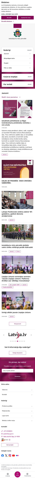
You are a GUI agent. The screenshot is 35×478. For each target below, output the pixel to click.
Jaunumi (5, 154)
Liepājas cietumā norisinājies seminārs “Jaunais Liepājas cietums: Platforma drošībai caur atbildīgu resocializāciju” (16, 279)
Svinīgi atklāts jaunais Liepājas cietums (16, 312)
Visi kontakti (9, 445)
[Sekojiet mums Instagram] (10, 455)
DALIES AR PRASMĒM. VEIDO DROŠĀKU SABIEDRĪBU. (17, 182)
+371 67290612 (7, 431)
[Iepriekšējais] (3, 335)
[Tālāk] (31, 335)
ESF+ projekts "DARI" (15, 284)
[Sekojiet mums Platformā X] (6, 455)
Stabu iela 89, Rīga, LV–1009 (11, 436)
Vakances (4, 389)
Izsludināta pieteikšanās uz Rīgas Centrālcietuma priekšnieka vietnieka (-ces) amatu (16, 123)
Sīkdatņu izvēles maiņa (8, 420)
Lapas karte (5, 415)
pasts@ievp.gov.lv (8, 434)
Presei (18, 251)
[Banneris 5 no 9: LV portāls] (17, 335)
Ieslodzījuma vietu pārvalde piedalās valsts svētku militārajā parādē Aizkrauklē (17, 246)
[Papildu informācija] (9, 439)
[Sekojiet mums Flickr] (17, 455)
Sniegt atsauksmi (17, 353)
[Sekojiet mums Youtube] (13, 455)
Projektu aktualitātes (7, 287)
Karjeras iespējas (10, 77)
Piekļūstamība (6, 411)
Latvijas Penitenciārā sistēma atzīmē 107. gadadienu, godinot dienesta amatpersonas (17, 214)
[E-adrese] (4, 439)
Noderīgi (6, 50)
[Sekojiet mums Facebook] (2, 455)
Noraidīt (9, 17)
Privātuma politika (7, 406)
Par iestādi (7, 84)
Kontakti (4, 394)
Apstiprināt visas (25, 17)
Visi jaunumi (17, 324)
